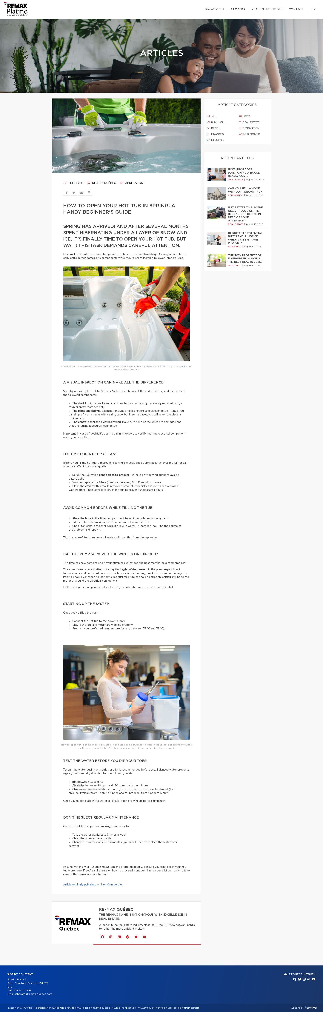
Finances (217, 134)
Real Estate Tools (266, 9)
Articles (237, 9)
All (213, 116)
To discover (251, 134)
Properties (214, 9)
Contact (296, 9)
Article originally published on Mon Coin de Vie (92, 884)
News (246, 116)
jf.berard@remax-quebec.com (33, 994)
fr (314, 9)
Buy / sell (217, 122)
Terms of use (164, 1008)
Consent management (186, 1008)
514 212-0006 (22, 990)
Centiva (311, 1007)
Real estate (250, 122)
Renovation (250, 128)
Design (215, 128)
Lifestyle (75, 183)
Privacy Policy (146, 1008)
